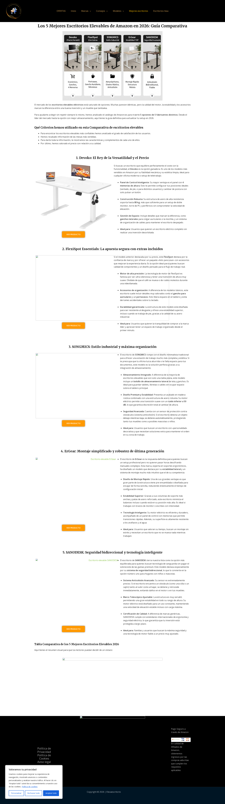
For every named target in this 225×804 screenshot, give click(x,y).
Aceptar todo (51, 793)
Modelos (117, 11)
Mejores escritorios (138, 11)
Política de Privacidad (44, 750)
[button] (89, 11)
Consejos (100, 11)
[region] (34, 782)
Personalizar (16, 793)
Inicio (73, 11)
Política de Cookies (44, 756)
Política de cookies (30, 786)
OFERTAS (61, 11)
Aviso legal (44, 762)
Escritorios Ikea (160, 11)
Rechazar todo (33, 793)
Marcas (84, 11)
